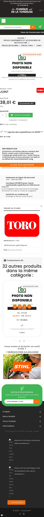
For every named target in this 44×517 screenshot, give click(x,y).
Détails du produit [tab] (12, 208)
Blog (41, 10)
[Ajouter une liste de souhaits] (20, 306)
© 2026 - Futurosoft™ (22, 511)
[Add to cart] (15, 306)
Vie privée (28, 431)
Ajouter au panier (21, 115)
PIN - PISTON (22, 313)
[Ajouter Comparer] (24, 306)
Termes (36, 431)
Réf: (2, 137)
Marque (3, 89)
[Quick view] (29, 306)
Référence (8, 241)
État (5, 250)
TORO (9, 89)
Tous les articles (17, 502)
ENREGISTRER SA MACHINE (23, 351)
